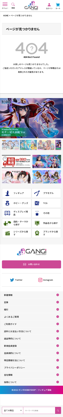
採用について (10, 382)
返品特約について (12, 338)
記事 (6, 302)
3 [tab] (46, 145)
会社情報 (8, 374)
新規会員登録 (10, 345)
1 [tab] (10, 145)
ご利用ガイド (10, 324)
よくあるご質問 (11, 316)
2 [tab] (28, 145)
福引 (6, 309)
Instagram (48, 279)
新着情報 (8, 294)
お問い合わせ (34, 264)
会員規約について (12, 353)
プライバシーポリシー (14, 367)
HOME (6, 15)
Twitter (18, 279)
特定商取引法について (14, 360)
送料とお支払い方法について (17, 331)
